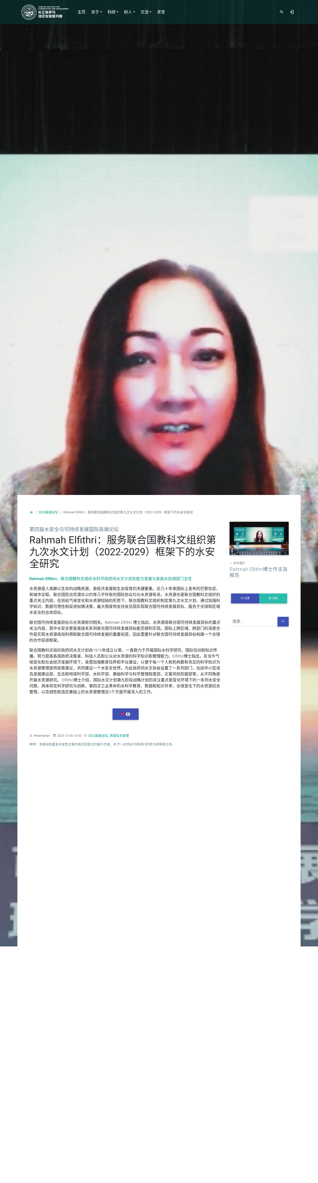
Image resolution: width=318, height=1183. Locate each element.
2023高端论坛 (48, 512)
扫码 (275, 598)
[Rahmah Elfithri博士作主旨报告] (259, 539)
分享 (247, 598)
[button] (126, 714)
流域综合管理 (119, 735)
